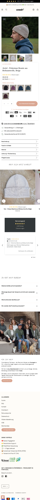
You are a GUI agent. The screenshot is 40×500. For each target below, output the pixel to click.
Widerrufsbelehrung (7, 420)
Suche (3, 400)
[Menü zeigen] (2, 9)
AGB (2, 423)
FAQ (2, 404)
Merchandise (5, 426)
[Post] (12, 462)
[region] (20, 245)
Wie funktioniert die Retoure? (10, 300)
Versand (12, 79)
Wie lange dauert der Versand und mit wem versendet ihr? (18, 293)
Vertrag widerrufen (8, 430)
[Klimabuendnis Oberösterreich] (18, 462)
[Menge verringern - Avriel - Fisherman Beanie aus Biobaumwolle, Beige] (4, 104)
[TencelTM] (5, 462)
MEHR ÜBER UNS (7, 380)
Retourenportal (6, 413)
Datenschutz (5, 416)
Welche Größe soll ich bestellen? (11, 286)
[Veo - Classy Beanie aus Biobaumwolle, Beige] (17, 187)
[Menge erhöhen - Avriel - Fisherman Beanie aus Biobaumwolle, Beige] (11, 104)
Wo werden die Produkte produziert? (12, 306)
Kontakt (3, 407)
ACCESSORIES (6, 64)
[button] (20, 75)
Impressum (4, 410)
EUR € (4, 486)
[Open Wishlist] (3, 497)
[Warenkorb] (38, 9)
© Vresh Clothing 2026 (7, 493)
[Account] (33, 9)
